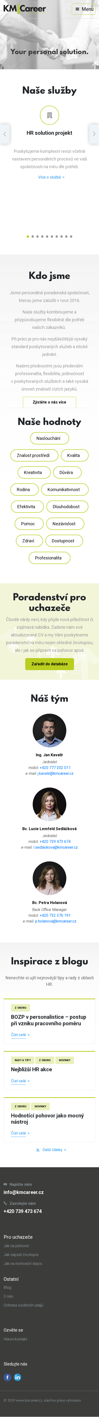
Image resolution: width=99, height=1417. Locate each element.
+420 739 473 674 (55, 841)
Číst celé (18, 1034)
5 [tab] (47, 236)
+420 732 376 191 (55, 915)
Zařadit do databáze (49, 664)
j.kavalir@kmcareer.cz (56, 773)
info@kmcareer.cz (24, 1192)
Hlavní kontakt (15, 1339)
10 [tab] (71, 236)
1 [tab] (27, 236)
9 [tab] (66, 236)
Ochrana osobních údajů (23, 1305)
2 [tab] (32, 236)
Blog (7, 1287)
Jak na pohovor (16, 1246)
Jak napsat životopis (21, 1254)
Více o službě (49, 177)
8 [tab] (61, 236)
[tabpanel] (49, 143)
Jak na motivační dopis (23, 1263)
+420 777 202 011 (55, 767)
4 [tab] (42, 236)
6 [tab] (52, 236)
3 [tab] (37, 236)
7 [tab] (56, 236)
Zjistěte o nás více (49, 402)
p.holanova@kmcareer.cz (55, 921)
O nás (8, 1296)
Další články (52, 1150)
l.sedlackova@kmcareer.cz (55, 847)
